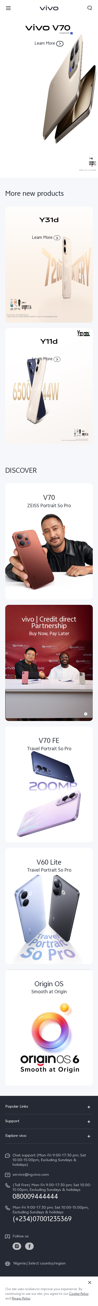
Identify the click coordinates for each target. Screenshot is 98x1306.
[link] (17, 1246)
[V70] (49, 89)
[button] (8, 8)
